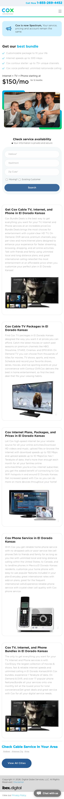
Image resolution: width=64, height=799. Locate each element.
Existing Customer (31, 180)
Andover (6, 751)
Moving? (13, 180)
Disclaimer (19, 782)
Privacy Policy (19, 795)
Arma (27, 751)
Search (32, 187)
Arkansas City (17, 751)
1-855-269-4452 (49, 2)
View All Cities (17, 763)
